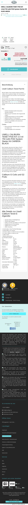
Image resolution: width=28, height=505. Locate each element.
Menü (2, 2)
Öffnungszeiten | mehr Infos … (8, 422)
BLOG (3, 474)
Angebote (17, 352)
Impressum (4, 430)
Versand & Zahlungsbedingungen (9, 432)
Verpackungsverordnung (7, 444)
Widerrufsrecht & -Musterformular (9, 439)
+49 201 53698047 (6, 407)
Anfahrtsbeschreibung (8, 414)
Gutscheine (4, 469)
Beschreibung (7, 85)
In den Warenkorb (14, 69)
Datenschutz (4, 453)
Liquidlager (8, 294)
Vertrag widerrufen (7, 436)
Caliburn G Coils (17, 183)
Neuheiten (12, 352)
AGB (3, 450)
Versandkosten (16, 494)
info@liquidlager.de (7, 410)
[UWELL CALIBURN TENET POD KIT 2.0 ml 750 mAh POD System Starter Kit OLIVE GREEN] (14, 27)
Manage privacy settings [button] (14, 501)
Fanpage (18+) (8, 297)
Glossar (3, 471)
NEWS (3, 463)
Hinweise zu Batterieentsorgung (9, 442)
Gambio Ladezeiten (7, 504)
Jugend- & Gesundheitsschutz (8, 447)
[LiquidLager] (14, 2)
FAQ (3, 460)
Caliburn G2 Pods (14, 101)
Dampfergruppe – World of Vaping (13, 300)
